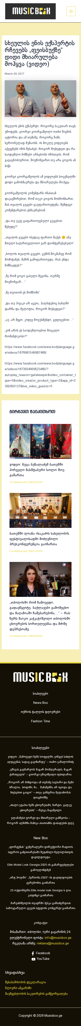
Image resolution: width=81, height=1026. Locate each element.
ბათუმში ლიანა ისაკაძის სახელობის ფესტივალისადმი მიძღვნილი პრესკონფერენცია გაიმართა (39, 539)
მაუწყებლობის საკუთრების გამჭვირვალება (36, 993)
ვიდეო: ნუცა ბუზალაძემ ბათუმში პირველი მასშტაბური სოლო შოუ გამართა (37, 470)
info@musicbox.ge (58, 937)
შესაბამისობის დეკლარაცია (26, 982)
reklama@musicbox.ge (53, 943)
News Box (40, 702)
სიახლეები (40, 693)
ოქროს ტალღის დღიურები (40, 712)
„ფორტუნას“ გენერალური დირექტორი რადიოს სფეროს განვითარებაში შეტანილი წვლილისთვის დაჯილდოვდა (40, 852)
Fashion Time (40, 721)
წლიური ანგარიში (18, 988)
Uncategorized (18, 482)
